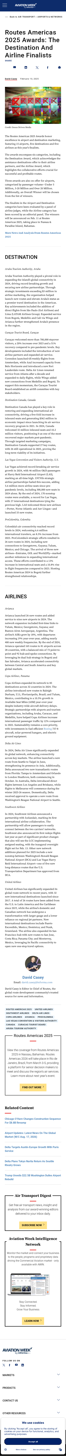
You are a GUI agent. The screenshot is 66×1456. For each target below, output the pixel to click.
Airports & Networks (49, 17)
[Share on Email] (14, 68)
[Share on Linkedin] (26, 68)
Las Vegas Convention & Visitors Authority (31, 1021)
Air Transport (26, 17)
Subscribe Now (32, 1225)
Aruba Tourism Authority (21, 1028)
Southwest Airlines (17, 1013)
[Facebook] (10, 1365)
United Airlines (44, 1009)
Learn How (32, 1320)
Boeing (48, 728)
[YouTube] (16, 1365)
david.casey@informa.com (37, 982)
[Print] (59, 68)
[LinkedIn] (22, 1365)
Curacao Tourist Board (32, 1025)
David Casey (11, 79)
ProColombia (45, 1017)
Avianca (30, 1017)
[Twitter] (4, 1365)
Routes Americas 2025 (19, 1009)
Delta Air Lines (40, 1013)
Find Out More (31, 1087)
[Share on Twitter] (37, 68)
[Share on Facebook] (48, 68)
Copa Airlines (14, 1017)
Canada (10, 1025)
